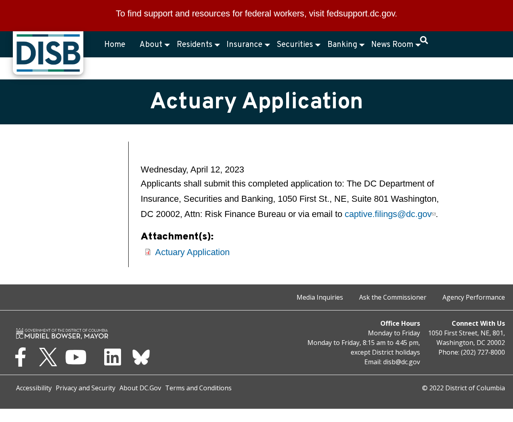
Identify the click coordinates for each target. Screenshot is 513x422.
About (150, 45)
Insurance (244, 45)
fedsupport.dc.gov (361, 13)
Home (114, 45)
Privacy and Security (85, 387)
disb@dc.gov (401, 361)
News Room (392, 45)
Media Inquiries (320, 297)
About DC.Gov (140, 387)
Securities (295, 45)
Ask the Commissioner (392, 297)
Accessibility (34, 387)
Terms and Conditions (198, 387)
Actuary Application (192, 252)
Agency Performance (473, 297)
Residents (194, 45)
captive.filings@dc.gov (388, 214)
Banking (342, 45)
